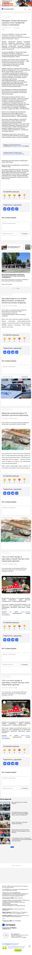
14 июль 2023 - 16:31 (6, 27)
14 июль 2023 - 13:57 (6, 305)
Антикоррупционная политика (10, 943)
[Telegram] (12, 208)
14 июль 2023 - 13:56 (6, 418)
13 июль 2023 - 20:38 (6, 563)
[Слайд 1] (12, 288)
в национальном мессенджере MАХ (13, 153)
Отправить (24, 233)
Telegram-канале (17, 146)
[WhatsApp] (16, 208)
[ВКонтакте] (4, 208)
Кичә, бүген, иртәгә (7, 294)
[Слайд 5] (19, 288)
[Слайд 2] (14, 288)
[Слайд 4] (17, 288)
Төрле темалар (16, 865)
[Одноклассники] (8, 208)
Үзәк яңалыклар (6, 16)
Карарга (18, 950)
